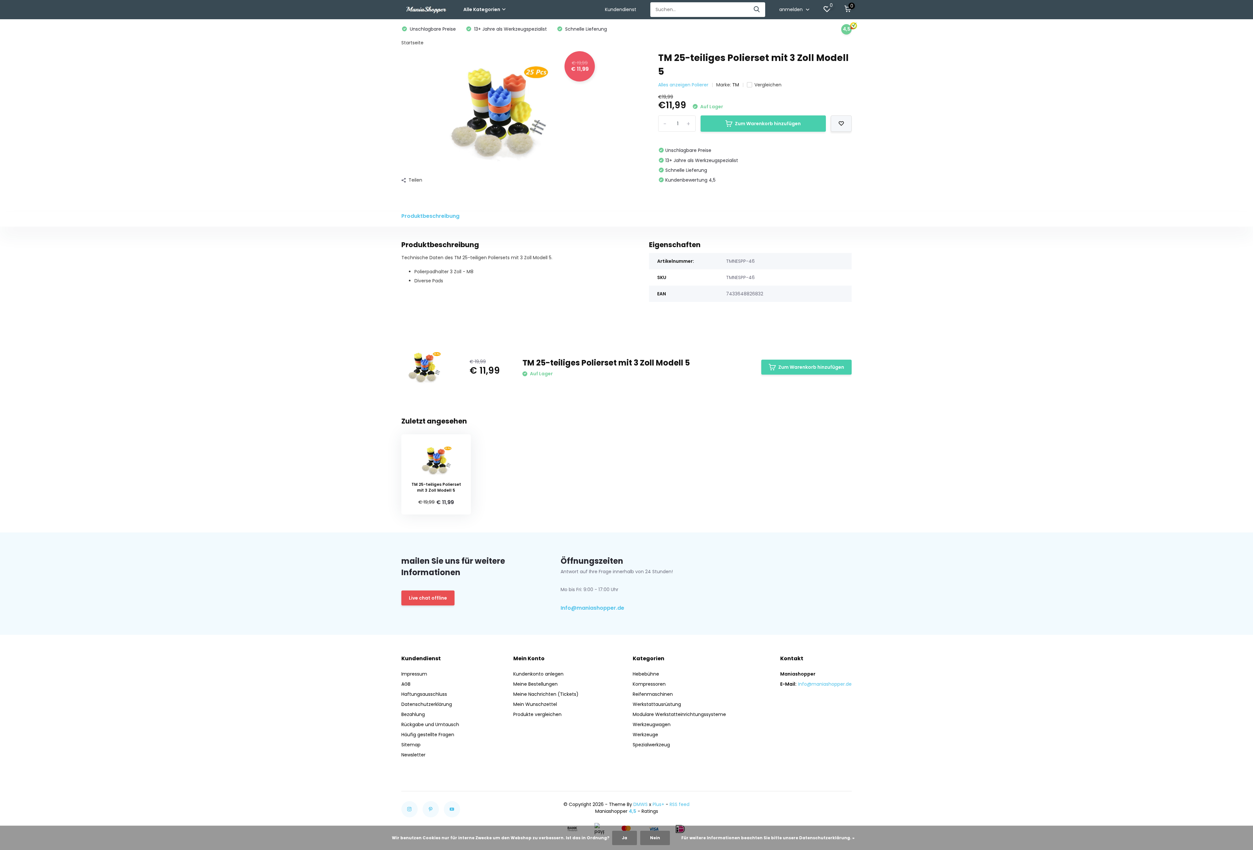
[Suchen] (757, 9)
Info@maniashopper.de (592, 608)
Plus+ (658, 804)
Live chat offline (428, 598)
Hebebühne (646, 674)
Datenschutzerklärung (426, 704)
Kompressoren (649, 684)
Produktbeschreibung (430, 216)
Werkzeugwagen (652, 724)
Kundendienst (620, 9)
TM (735, 85)
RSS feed (679, 804)
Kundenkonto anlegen (538, 674)
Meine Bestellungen (535, 684)
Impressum (414, 674)
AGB (405, 684)
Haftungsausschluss (424, 694)
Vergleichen (767, 85)
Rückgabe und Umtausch (430, 724)
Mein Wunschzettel (535, 704)
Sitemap (411, 744)
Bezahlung (413, 714)
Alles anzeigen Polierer (683, 85)
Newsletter (413, 755)
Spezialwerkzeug (651, 744)
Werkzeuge (645, 734)
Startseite (412, 42)
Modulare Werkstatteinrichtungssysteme (679, 714)
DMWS (640, 804)
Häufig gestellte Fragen (427, 734)
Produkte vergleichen (537, 714)
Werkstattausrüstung (657, 704)
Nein (655, 838)
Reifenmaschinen (653, 694)
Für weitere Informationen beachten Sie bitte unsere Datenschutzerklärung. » (768, 838)
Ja (624, 838)
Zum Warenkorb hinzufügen (768, 123)
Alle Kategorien (481, 9)
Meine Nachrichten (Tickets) (546, 694)
